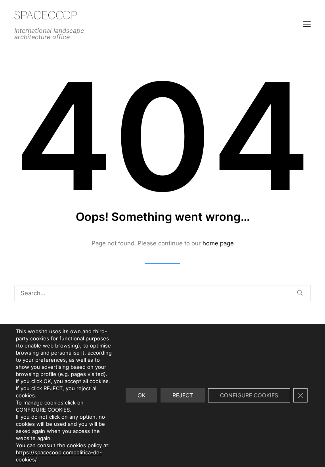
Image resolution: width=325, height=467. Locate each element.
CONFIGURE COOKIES (249, 395)
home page (218, 243)
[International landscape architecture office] (77, 15)
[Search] (162, 293)
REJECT (182, 395)
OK (141, 395)
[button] (300, 293)
